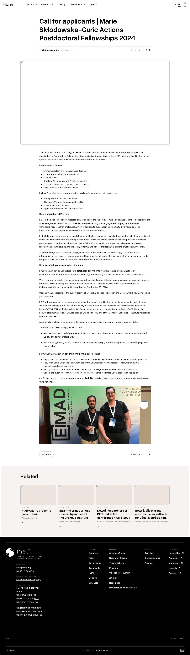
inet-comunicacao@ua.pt (28, 579)
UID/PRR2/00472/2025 (27, 614)
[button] (31, 5)
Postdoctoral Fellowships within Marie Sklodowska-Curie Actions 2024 (87, 156)
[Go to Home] (14, 4)
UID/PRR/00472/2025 (26, 611)
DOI (35, 594)
